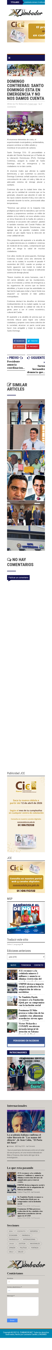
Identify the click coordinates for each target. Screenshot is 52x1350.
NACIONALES (35, 1244)
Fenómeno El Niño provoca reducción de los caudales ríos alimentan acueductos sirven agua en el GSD (31, 1015)
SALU (11, 1252)
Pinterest (34, 347)
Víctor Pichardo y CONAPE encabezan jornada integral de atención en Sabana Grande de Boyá (29, 1029)
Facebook (20, 341)
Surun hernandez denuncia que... (36, 369)
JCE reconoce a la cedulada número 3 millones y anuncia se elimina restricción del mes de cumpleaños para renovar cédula (25, 978)
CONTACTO (21, 1231)
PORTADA (34, 1248)
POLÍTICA (23, 1248)
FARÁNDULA (14, 1239)
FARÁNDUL (26, 1235)
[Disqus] (27, 667)
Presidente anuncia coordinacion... (16, 364)
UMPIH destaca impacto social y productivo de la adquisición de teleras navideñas (31, 988)
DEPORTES (34, 1231)
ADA (10, 1231)
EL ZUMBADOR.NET (26, 1332)
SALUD (20, 1252)
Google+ (20, 347)
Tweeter (34, 341)
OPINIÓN (12, 1248)
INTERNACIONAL (29, 1239)
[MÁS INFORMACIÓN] (26, 36)
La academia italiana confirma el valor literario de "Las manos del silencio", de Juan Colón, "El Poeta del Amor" (24, 1139)
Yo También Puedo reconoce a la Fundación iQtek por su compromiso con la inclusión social (31, 1001)
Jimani (11, 1244)
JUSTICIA (22, 1244)
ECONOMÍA (13, 1235)
